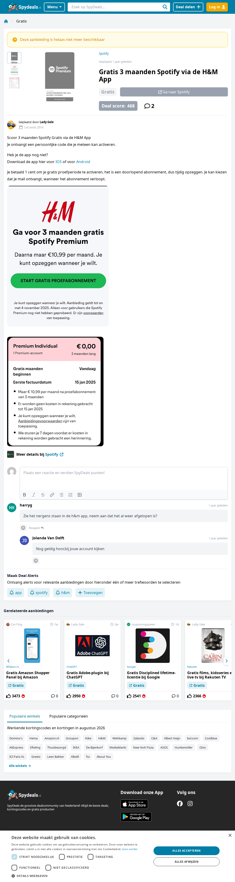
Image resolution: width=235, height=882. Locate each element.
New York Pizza (143, 747)
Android (83, 161)
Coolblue (211, 738)
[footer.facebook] (180, 803)
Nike (88, 738)
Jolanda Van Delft (48, 537)
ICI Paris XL (17, 757)
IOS (59, 161)
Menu (52, 6)
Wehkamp (119, 738)
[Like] (8, 696)
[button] (79, 876)
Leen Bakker (55, 757)
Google (131, 666)
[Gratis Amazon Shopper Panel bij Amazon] (32, 660)
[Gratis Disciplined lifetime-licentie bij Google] (153, 660)
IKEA (76, 747)
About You (104, 757)
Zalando (138, 738)
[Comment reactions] (23, 527)
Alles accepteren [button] (186, 851)
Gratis (21, 21)
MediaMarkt (117, 747)
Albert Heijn (172, 738)
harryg (26, 505)
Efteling (35, 747)
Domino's (15, 738)
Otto (202, 747)
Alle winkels (18, 766)
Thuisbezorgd (56, 747)
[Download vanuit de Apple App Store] (134, 804)
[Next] (226, 661)
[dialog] (117, 856)
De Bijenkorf (94, 747)
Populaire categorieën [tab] (68, 716)
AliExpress (16, 747)
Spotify (104, 53)
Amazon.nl (12, 666)
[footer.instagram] (190, 803)
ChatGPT (72, 666)
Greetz (35, 757)
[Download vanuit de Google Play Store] (135, 816)
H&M (102, 738)
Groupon (72, 738)
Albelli (75, 757)
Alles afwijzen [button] (187, 862)
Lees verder (130, 849)
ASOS (164, 747)
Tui (88, 757)
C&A (154, 738)
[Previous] (8, 661)
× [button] (230, 835)
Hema (33, 738)
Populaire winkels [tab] (24, 716)
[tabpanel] (117, 745)
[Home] (6, 21)
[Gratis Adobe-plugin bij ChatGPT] (92, 660)
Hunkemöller (184, 747)
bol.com (192, 738)
